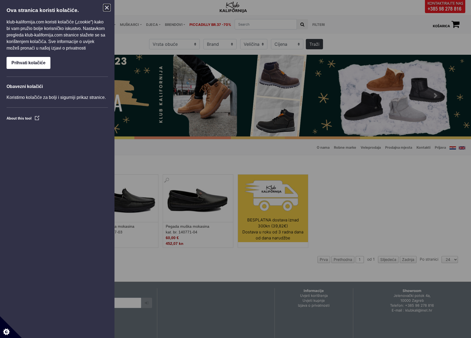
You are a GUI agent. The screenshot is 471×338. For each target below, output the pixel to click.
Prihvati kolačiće (28, 62)
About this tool (20, 118)
